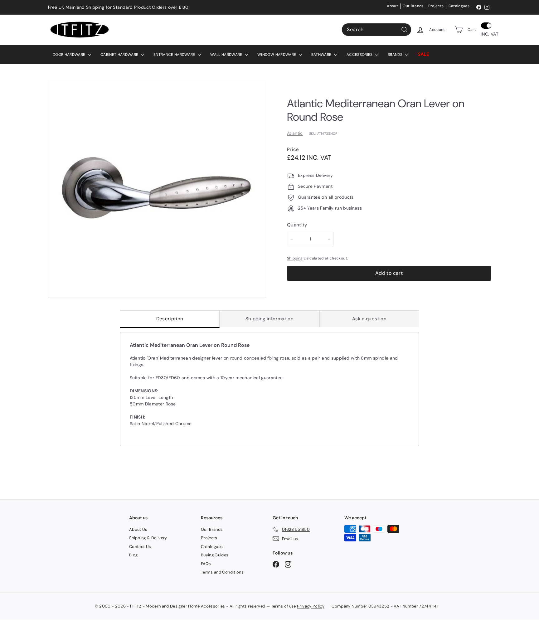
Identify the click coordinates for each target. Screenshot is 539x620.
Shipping (295, 258)
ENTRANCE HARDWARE (174, 54)
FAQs (206, 563)
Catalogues (459, 5)
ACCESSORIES (360, 54)
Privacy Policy (310, 606)
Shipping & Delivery (148, 537)
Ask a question (369, 319)
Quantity (297, 225)
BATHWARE (322, 54)
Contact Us (140, 546)
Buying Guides (215, 555)
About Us (138, 529)
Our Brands (413, 5)
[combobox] (376, 29)
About (392, 5)
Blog (133, 555)
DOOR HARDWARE (69, 54)
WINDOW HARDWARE (277, 54)
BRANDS (395, 54)
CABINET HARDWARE (119, 54)
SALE (423, 54)
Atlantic (295, 133)
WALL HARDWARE (226, 54)
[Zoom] (157, 189)
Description (169, 319)
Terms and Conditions (222, 572)
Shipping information (269, 319)
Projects (436, 5)
